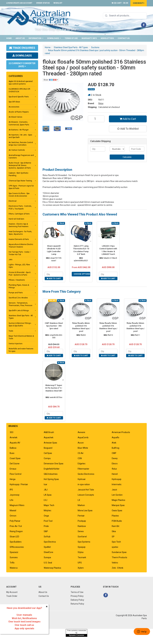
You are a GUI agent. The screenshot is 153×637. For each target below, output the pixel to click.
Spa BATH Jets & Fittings (19, 310)
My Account (11, 592)
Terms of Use (71, 38)
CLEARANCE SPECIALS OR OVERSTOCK (19, 90)
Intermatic (116, 484)
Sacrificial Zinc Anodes (18, 298)
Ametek (13, 437)
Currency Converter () (23, 64)
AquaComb (83, 437)
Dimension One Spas (53, 463)
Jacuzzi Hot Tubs (86, 489)
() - (120, 3)
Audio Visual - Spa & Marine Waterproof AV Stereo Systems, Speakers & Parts (20, 165)
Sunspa (47, 557)
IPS (11, 489)
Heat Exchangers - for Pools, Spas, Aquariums (20, 233)
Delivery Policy (77, 600)
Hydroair (82, 479)
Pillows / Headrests (17, 280)
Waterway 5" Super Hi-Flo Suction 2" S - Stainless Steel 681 (54, 388)
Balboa (13, 448)
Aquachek (48, 437)
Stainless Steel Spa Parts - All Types (21, 317)
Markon (81, 505)
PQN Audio (117, 521)
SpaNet (47, 547)
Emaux (13, 469)
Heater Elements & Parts (19, 239)
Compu (47, 458)
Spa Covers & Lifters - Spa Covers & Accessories (19, 194)
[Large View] (46, 128)
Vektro (115, 562)
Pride (46, 526)
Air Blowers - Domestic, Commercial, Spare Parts (19, 123)
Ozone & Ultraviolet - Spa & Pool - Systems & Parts (19, 273)
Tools (11, 331)
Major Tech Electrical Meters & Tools (21, 337)
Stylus (81, 552)
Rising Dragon (16, 531)
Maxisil (13, 510)
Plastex (115, 516)
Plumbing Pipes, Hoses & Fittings (19, 286)
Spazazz (14, 552)
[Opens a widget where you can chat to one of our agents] (142, 632)
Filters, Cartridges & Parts (19, 214)
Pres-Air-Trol (16, 526)
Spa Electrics (50, 542)
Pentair (81, 516)
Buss (12, 453)
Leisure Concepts (86, 495)
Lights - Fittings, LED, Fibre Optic (19, 266)
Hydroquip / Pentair (19, 484)
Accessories (14, 107)
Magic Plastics (118, 500)
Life (11, 500)
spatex (115, 547)
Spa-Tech (116, 542)
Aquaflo (115, 437)
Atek (114, 443)
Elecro (115, 463)
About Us (20, 38)
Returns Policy (77, 604)
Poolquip (82, 521)
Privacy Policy (77, 596)
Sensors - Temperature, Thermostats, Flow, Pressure (20, 304)
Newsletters (107, 38)
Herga (12, 479)
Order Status (43, 3)
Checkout (138, 3)
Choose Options (82, 274)
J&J (46, 489)
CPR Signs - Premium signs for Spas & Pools (21, 187)
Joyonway (14, 495)
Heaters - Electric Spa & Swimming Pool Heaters (18, 225)
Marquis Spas (118, 505)
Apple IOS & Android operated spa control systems (21, 82)
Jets (10, 260)
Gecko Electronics (86, 474)
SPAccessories (17, 547)
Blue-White (83, 448)
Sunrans (14, 557)
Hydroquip (116, 479)
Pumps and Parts (16, 293)
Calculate (127, 157)
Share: (46, 80)
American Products (121, 432)
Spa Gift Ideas (14, 102)
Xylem (81, 568)
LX (79, 500)
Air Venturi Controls (17, 150)
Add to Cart (129, 118)
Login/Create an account (19, 3)
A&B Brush (49, 432)
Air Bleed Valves (15, 117)
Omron (13, 516)
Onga (46, 516)
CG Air (81, 453)
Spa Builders (16, 542)
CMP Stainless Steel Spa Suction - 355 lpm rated (54, 326)
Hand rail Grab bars (16, 219)
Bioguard (48, 448)
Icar (45, 484)
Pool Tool (48, 521)
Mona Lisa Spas (85, 510)
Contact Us (124, 38)
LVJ (45, 500)
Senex (81, 531)
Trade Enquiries (23, 47)
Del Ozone (14, 463)
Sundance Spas (119, 552)
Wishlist (57, 3)
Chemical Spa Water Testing (20, 181)
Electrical (12, 201)
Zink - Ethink (117, 568)
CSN (80, 458)
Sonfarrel (82, 536)
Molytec (47, 510)
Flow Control (15, 474)
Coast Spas (15, 458)
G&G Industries (51, 474)
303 (11, 432)
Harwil (115, 474)
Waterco (14, 568)
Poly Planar (15, 521)
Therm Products (119, 557)
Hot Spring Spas (51, 479)
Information (35, 38)
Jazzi (114, 489)
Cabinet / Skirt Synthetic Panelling (18, 174)
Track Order (11, 596)
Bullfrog (115, 448)
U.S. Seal (48, 562)
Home (9, 38)
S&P (46, 531)
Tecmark (82, 557)
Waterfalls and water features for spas (21, 350)
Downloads (53, 38)
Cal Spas (48, 453)
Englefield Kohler (51, 469)
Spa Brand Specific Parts (19, 97)
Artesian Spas (50, 443)
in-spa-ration (84, 484)
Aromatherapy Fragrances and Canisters (21, 156)
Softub (47, 536)
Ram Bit (115, 526)
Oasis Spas (117, 510)
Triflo (12, 562)
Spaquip (81, 547)
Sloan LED (14, 536)
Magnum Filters (17, 505)
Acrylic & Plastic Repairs (19, 112)
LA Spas (48, 495)
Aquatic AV (15, 443)
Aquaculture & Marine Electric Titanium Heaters (21, 245)
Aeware (81, 432)
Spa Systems (84, 542)
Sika (114, 531)
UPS (80, 562)
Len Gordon (117, 495)
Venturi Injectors (15, 344)
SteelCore (48, 552)
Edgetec (81, 463)
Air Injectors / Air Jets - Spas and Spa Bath (20, 136)
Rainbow (82, 526)
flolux (100, 103)
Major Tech (49, 505)
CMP (114, 453)
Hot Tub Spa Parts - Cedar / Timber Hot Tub (19, 253)
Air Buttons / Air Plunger (19, 130)
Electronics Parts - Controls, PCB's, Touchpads (20, 207)
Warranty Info (89, 38)
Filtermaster (83, 469)
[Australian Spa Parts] (39, 17)
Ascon (81, 443)
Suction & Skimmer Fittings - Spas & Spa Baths (20, 324)
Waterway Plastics (52, 568)
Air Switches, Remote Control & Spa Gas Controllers (21, 143)
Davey (115, 458)
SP (113, 536)
